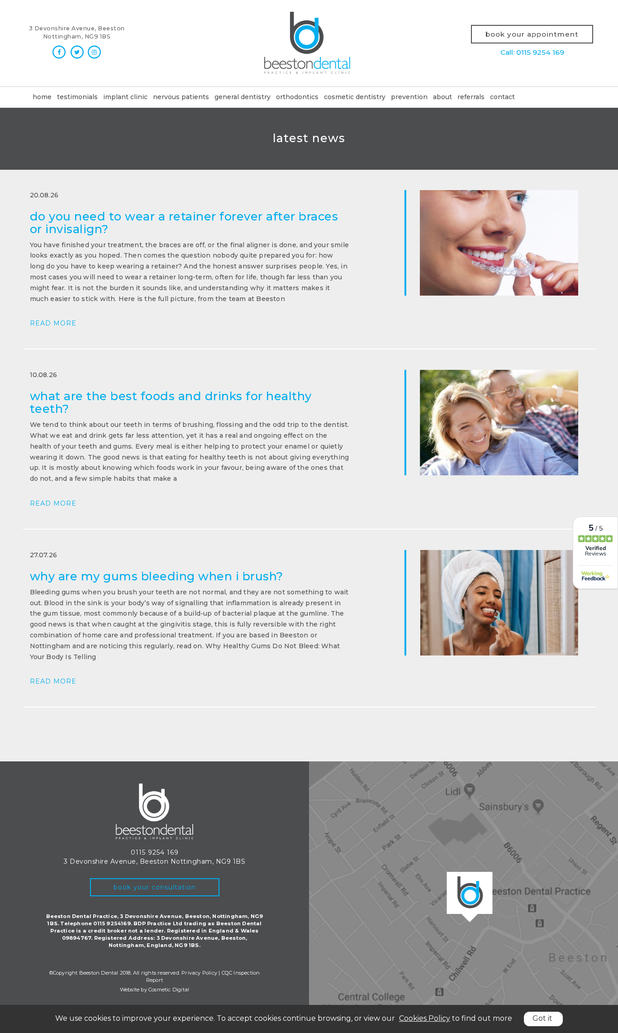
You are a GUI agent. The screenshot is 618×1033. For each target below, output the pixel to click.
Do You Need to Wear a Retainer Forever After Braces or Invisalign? (184, 222)
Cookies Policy (424, 1018)
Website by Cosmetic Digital (154, 989)
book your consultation (155, 887)
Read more (53, 323)
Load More (309, 729)
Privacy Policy (199, 973)
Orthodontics (297, 97)
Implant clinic (125, 97)
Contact (502, 97)
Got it (542, 1018)
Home (42, 97)
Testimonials (77, 97)
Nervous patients (181, 97)
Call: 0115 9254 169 (532, 52)
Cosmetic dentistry (354, 97)
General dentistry (242, 97)
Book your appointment (532, 34)
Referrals (471, 97)
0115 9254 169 (155, 852)
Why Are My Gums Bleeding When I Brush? (156, 576)
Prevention (409, 97)
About (442, 97)
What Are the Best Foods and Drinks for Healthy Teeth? (171, 402)
